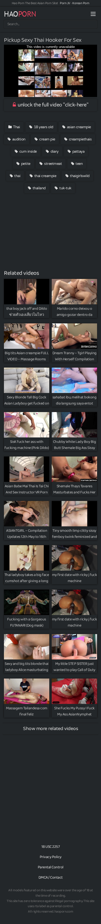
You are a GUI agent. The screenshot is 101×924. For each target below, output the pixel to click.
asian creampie (78, 127)
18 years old (43, 127)
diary (54, 151)
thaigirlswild (79, 176)
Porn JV (65, 3)
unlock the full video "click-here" (52, 105)
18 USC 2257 (50, 847)
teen (79, 163)
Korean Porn (80, 3)
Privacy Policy (51, 857)
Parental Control (50, 867)
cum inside (27, 151)
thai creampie (44, 176)
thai (17, 176)
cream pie (46, 139)
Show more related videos (50, 728)
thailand (39, 188)
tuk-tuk (65, 188)
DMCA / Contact (50, 877)
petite (25, 163)
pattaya (77, 151)
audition (18, 139)
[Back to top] (92, 913)
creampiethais (79, 139)
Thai (16, 127)
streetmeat (52, 163)
